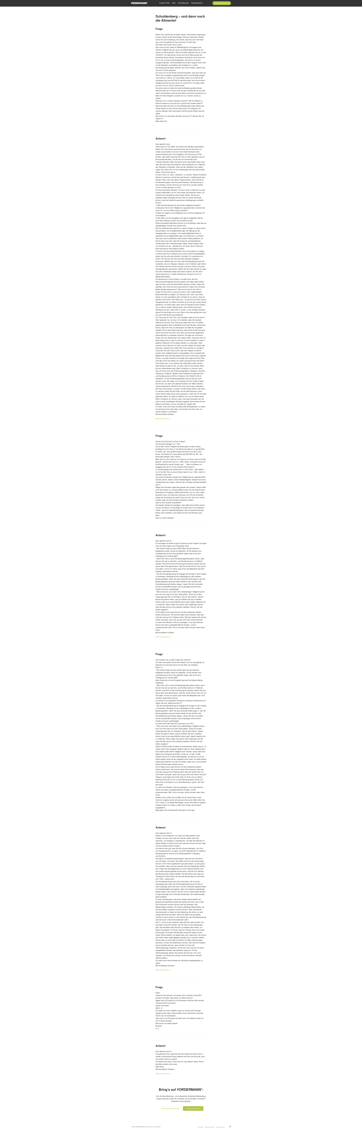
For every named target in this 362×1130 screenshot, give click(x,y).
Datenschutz (209, 1127)
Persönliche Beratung (221, 3)
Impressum (220, 1127)
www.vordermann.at (163, 418)
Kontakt (200, 1127)
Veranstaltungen (183, 3)
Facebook (230, 1126)
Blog (173, 3)
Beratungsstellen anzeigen (171, 1108)
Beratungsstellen (197, 3)
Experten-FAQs (164, 3)
